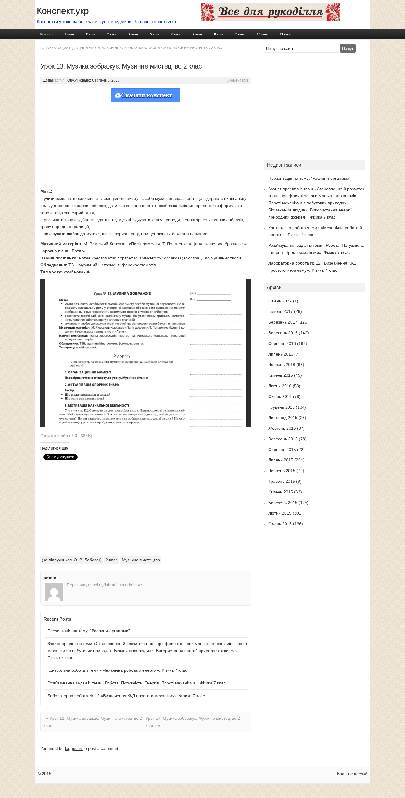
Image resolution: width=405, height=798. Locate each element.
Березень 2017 (282, 322)
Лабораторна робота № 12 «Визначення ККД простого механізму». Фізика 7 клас (126, 695)
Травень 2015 (281, 481)
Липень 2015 (280, 460)
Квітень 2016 (280, 375)
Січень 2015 (280, 523)
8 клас (219, 34)
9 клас (240, 34)
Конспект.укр (63, 11)
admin (60, 80)
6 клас (176, 34)
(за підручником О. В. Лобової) (90, 48)
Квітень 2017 (280, 311)
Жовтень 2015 (282, 428)
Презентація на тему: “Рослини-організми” (88, 630)
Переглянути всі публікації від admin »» (105, 584)
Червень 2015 (281, 470)
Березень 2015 (282, 502)
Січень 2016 (280, 396)
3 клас (112, 34)
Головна (46, 34)
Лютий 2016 (279, 385)
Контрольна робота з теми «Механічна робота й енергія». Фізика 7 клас (117, 670)
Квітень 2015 (280, 492)
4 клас (134, 34)
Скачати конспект (146, 95)
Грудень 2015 (281, 407)
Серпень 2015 (282, 449)
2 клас (91, 34)
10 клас (263, 34)
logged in (74, 748)
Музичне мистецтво (141, 560)
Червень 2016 (281, 364)
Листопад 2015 (282, 417)
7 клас (198, 34)
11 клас (285, 34)
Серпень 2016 (282, 343)
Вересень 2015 (283, 439)
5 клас (155, 34)
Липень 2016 (280, 354)
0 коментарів (237, 80)
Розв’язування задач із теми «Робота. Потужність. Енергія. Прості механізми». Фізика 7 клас (136, 683)
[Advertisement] (145, 143)
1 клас (70, 34)
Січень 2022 (280, 301)
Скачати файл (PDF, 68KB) (66, 435)
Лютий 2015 (279, 513)
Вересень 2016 (283, 332)
